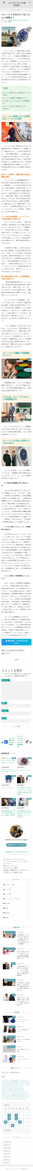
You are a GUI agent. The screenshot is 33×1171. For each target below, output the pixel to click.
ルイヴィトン (6, 1081)
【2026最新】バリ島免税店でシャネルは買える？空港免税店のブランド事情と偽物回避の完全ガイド (23, 986)
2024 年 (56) (7, 1148)
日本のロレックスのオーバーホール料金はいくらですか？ (8, 770)
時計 (11, 21)
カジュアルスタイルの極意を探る (16, 4)
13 (16, 1118)
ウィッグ (7, 889)
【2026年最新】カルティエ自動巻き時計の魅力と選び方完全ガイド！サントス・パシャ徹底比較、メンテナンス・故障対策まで (24, 814)
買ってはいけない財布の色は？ (11, 1095)
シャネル (26, 1084)
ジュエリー (11, 1087)
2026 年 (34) (7, 1142)
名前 (4, 703)
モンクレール (12, 1084)
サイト (4, 718)
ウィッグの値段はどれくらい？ (23, 1030)
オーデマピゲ (19, 1089)
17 (5, 1122)
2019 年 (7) (7, 1163)
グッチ (4, 1087)
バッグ (7, 894)
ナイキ (4, 1084)
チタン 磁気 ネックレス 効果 (23, 1050)
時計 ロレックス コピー (11, 866)
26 (13, 1125)
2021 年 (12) (7, 1157)
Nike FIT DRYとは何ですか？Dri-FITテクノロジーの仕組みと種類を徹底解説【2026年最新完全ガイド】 (23, 955)
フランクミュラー (7, 1092)
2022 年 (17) (7, 1154)
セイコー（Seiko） (8, 1089)
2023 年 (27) (7, 1151)
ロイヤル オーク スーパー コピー (14, 859)
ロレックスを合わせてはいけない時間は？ (13, 650)
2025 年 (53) (7, 1145)
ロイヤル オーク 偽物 (10, 868)
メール (5, 710)
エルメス (19, 1084)
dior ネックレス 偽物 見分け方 (23, 1040)
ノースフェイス (23, 1081)
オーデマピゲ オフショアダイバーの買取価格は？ (20, 741)
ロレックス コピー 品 (6, 788)
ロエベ (4, 1098)
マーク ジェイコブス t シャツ (23, 1060)
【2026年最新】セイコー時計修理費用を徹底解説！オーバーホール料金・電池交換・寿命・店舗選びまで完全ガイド (8, 814)
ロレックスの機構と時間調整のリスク (15, 98)
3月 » (9, 1130)
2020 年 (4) (7, 1160)
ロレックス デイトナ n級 (23, 770)
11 (9, 1118)
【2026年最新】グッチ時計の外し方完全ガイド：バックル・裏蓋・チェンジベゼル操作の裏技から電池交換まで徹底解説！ (24, 791)
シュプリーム (12, 1098)
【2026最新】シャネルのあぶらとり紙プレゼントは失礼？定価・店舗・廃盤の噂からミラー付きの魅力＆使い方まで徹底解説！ (23, 939)
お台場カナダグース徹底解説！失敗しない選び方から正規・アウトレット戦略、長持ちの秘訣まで (23, 1001)
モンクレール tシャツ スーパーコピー (22, 1020)
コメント (6, 680)
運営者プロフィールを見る (16, 845)
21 (20, 1122)
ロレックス (6, 653)
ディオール (24, 1092)
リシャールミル (21, 1098)
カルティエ (25, 1095)
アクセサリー (9, 884)
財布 (7, 913)
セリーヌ (16, 1092)
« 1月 (5, 1130)
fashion (14, 1081)
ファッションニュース (11, 899)
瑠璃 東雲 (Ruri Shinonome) (19, 20)
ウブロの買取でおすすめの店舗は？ (11, 741)
